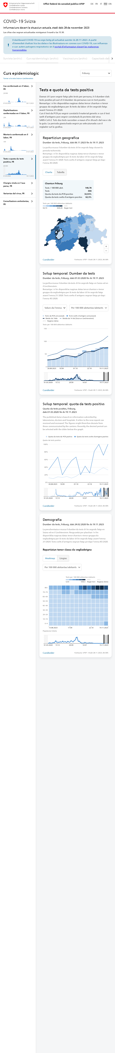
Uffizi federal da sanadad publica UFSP (63, 4)
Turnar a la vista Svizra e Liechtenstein (18, 78)
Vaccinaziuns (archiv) (75, 58)
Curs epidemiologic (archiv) (42, 58)
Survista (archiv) (12, 58)
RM (105, 4)
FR (96, 4)
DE (92, 4)
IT (101, 4)
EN (110, 4)
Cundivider (48, 259)
